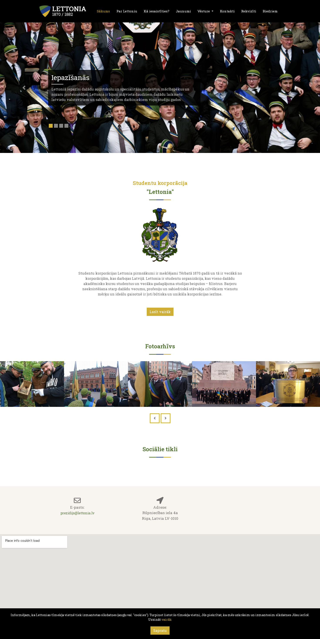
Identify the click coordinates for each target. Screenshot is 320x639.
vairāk (167, 619)
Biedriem (270, 11)
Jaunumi (183, 11)
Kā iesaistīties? (156, 11)
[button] (24, 87)
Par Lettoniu (126, 11)
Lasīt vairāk (160, 311)
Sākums (103, 11)
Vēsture (204, 11)
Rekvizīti (248, 11)
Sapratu (160, 630)
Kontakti (227, 11)
